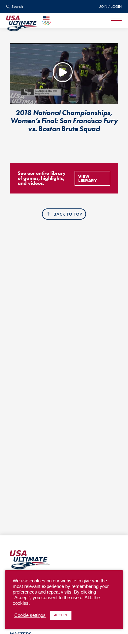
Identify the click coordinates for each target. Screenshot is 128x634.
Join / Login (110, 6)
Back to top (67, 214)
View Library (87, 179)
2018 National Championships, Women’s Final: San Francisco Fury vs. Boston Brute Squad (64, 120)
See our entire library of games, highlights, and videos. (42, 178)
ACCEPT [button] (61, 615)
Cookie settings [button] (30, 615)
